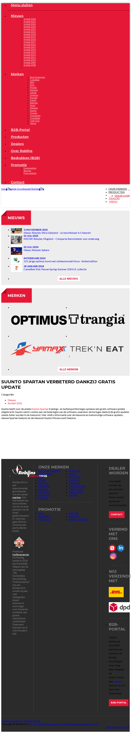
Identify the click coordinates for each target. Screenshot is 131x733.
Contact (117, 514)
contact (117, 681)
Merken (16, 295)
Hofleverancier (20, 554)
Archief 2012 (30, 55)
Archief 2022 (30, 29)
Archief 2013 (30, 52)
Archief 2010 (30, 60)
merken (16, 497)
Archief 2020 (30, 34)
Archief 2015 (30, 47)
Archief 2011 (30, 57)
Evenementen (30, 168)
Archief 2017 (30, 42)
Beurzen (27, 170)
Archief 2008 (30, 65)
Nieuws (16, 217)
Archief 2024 (30, 24)
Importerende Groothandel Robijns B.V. (22, 188)
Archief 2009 (30, 62)
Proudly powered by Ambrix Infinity (21, 720)
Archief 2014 (30, 49)
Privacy (34, 723)
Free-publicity (30, 173)
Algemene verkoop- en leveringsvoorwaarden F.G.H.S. (69, 723)
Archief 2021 (30, 32)
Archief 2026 (30, 19)
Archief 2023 (30, 26)
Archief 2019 (30, 37)
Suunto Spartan (40, 408)
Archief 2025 (30, 21)
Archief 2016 (30, 44)
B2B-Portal (119, 702)
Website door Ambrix (118, 727)
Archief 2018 (30, 39)
